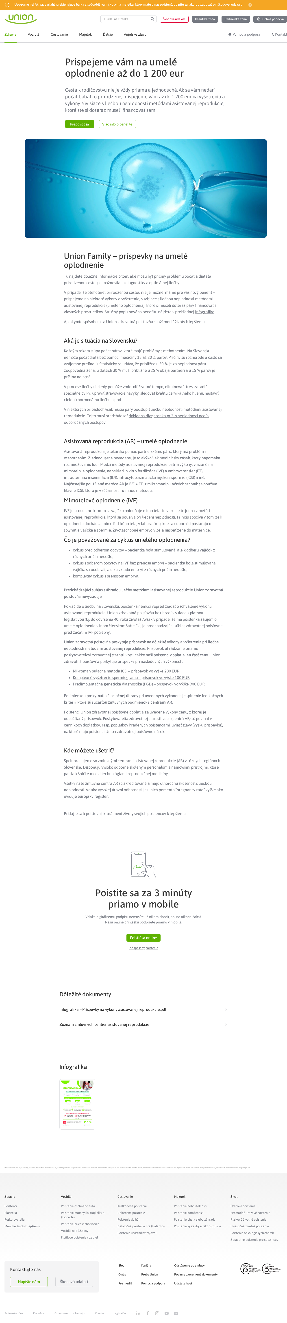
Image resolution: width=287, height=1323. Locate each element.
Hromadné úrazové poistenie (250, 1213)
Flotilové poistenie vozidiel (79, 1237)
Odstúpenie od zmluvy (189, 1265)
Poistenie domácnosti (189, 1213)
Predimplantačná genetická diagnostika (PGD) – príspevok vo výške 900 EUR (139, 684)
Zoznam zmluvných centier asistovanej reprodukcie (104, 1024)
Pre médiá (125, 1283)
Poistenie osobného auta (78, 1206)
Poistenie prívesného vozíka (80, 1224)
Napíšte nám (29, 1281)
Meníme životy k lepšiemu (22, 1226)
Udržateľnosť (183, 1283)
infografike (204, 311)
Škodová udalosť (74, 1281)
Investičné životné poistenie (249, 1226)
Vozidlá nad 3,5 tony (74, 1230)
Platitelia (10, 1213)
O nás (122, 1274)
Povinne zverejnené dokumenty (195, 1274)
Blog (121, 1265)
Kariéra (146, 1265)
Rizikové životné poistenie (248, 1219)
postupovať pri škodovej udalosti (219, 4)
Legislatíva (120, 1313)
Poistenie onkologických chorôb (252, 1233)
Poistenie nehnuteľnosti (190, 1206)
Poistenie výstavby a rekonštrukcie (197, 1226)
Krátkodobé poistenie (132, 1206)
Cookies (99, 1313)
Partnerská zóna (13, 1313)
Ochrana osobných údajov (69, 1313)
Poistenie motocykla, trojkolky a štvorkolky (82, 1215)
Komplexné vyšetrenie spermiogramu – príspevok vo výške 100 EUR (131, 677)
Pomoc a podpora (153, 1283)
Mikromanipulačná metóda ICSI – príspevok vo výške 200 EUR (126, 671)
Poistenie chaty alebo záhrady (194, 1219)
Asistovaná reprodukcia (84, 451)
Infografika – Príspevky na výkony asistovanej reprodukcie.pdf (112, 1009)
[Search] (152, 19)
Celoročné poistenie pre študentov (141, 1226)
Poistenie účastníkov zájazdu (137, 1233)
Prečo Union (149, 1274)
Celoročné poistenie (131, 1213)
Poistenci (10, 1206)
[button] (174, 19)
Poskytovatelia (14, 1219)
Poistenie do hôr (128, 1219)
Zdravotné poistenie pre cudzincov (254, 1239)
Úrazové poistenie (243, 1206)
